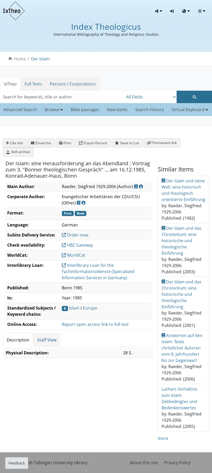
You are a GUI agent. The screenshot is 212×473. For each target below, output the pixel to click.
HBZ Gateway (79, 245)
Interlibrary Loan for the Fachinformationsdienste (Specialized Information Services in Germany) (98, 271)
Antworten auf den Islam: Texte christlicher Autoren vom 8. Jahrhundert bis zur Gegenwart (182, 348)
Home (20, 59)
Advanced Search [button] (20, 109)
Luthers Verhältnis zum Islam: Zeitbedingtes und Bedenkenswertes (180, 398)
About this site (144, 462)
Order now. (77, 235)
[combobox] (62, 97)
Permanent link (164, 143)
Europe (90, 308)
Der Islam (40, 59)
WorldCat (75, 255)
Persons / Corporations (73, 84)
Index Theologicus (106, 26)
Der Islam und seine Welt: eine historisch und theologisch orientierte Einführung (183, 190)
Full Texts (33, 84)
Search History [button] (149, 109)
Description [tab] (18, 340)
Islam (74, 308)
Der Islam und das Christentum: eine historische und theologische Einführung (182, 240)
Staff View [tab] (46, 340)
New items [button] (117, 109)
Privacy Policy (177, 462)
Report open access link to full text (95, 324)
